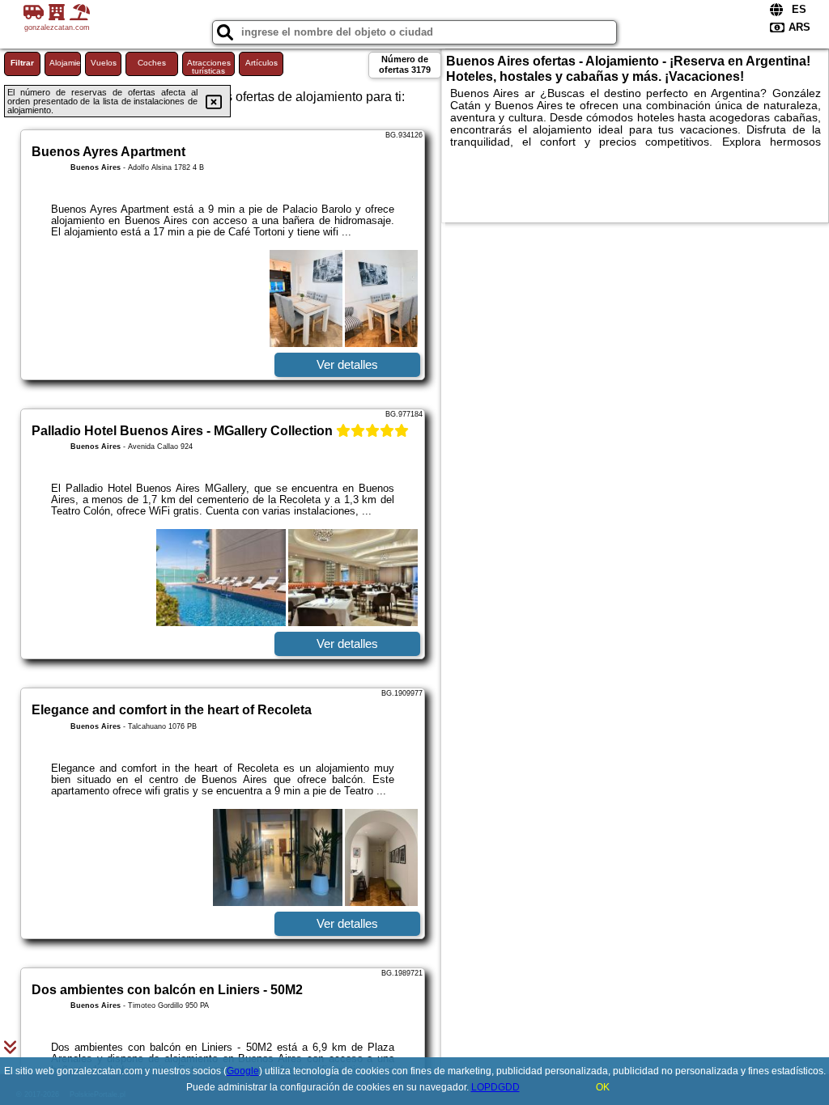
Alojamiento (65, 62)
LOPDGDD (495, 1087)
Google (243, 1071)
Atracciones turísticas (209, 66)
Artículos (261, 62)
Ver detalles (347, 364)
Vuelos (104, 62)
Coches (152, 62)
